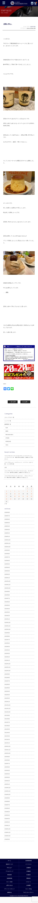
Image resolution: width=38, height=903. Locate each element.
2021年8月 (7, 718)
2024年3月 (7, 612)
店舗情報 (28, 867)
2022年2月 (7, 698)
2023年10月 (7, 629)
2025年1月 (7, 577)
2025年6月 (7, 560)
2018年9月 (7, 839)
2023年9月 (7, 632)
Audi (7, 427)
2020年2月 (7, 780)
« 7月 (5, 503)
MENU (4, 3)
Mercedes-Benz (9, 434)
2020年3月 (7, 777)
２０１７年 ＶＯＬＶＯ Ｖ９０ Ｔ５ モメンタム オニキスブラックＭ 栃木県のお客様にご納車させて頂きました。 (19, 471)
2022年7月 (7, 681)
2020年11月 (7, 749)
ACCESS (35, 4)
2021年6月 (7, 725)
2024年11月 (7, 584)
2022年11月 (7, 667)
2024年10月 (7, 588)
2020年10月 (7, 753)
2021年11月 (7, 708)
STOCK (32, 4)
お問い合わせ (9, 885)
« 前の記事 (13, 402)
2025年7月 (7, 557)
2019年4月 (7, 815)
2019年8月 (7, 801)
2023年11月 (7, 626)
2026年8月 (7, 512)
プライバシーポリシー (9, 889)
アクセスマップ (9, 871)
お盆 (6, 467)
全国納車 (28, 871)
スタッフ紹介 (9, 881)
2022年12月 (7, 663)
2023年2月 (7, 657)
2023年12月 (7, 622)
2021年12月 (7, 705)
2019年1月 (7, 825)
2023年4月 (7, 650)
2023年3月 (7, 653)
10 (6, 493)
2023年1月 (7, 660)
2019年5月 (7, 811)
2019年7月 (7, 805)
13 (19, 493)
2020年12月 (7, 746)
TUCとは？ (9, 867)
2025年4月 (7, 567)
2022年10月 (7, 670)
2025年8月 (7, 553)
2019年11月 (7, 791)
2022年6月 (7, 684)
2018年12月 (7, 829)
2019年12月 (7, 787)
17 (6, 496)
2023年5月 (7, 646)
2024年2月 (7, 615)
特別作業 (9, 874)
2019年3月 (7, 818)
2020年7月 (7, 763)
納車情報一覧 (8, 424)
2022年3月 (7, 694)
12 (14, 493)
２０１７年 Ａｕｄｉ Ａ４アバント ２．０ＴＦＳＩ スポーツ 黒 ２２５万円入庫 (19, 463)
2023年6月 (7, 643)
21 (23, 496)
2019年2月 (7, 822)
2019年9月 (7, 798)
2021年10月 (7, 712)
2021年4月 (7, 732)
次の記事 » (25, 402)
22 (27, 496)
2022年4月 (7, 691)
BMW (7, 431)
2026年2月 (7, 533)
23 (31, 496)
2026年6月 (7, 519)
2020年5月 (7, 770)
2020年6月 (7, 767)
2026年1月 (7, 536)
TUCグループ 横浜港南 (19, 3)
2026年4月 (7, 526)
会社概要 (28, 885)
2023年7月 (7, 639)
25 (10, 499)
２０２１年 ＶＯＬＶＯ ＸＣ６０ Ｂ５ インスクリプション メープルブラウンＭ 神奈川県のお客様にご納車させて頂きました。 (19, 457)
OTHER (7, 438)
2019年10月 (7, 794)
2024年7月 (7, 598)
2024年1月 (7, 619)
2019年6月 (7, 808)
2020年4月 (7, 774)
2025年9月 (7, 550)
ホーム (9, 860)
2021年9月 (7, 715)
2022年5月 (7, 688)
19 (14, 496)
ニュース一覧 (8, 420)
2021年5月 (7, 729)
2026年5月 (7, 522)
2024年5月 (7, 605)
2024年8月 (7, 595)
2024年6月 (7, 601)
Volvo (7, 445)
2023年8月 (7, 636)
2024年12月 (7, 581)
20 (19, 496)
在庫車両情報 (28, 860)
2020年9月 (7, 756)
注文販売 (28, 874)
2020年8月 (7, 760)
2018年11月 (7, 832)
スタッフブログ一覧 (31, 28)
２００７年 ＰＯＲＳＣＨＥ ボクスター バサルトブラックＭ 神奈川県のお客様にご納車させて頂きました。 (19, 476)
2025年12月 (7, 540)
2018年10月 (7, 835)
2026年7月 (7, 515)
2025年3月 (7, 571)
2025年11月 (7, 543)
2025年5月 (7, 564)
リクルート (28, 881)
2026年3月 (7, 529)
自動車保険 (9, 878)
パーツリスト (28, 864)
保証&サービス (9, 864)
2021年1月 (7, 743)
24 (6, 499)
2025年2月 (7, 574)
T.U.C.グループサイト (28, 892)
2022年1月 (7, 701)
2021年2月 (7, 739)
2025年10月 (7, 546)
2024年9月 (7, 591)
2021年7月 (7, 722)
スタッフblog (28, 889)
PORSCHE (8, 441)
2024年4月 (7, 608)
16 (31, 493)
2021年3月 (7, 736)
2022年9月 (7, 674)
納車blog (9, 892)
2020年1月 (7, 784)
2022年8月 (7, 677)
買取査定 (28, 878)
